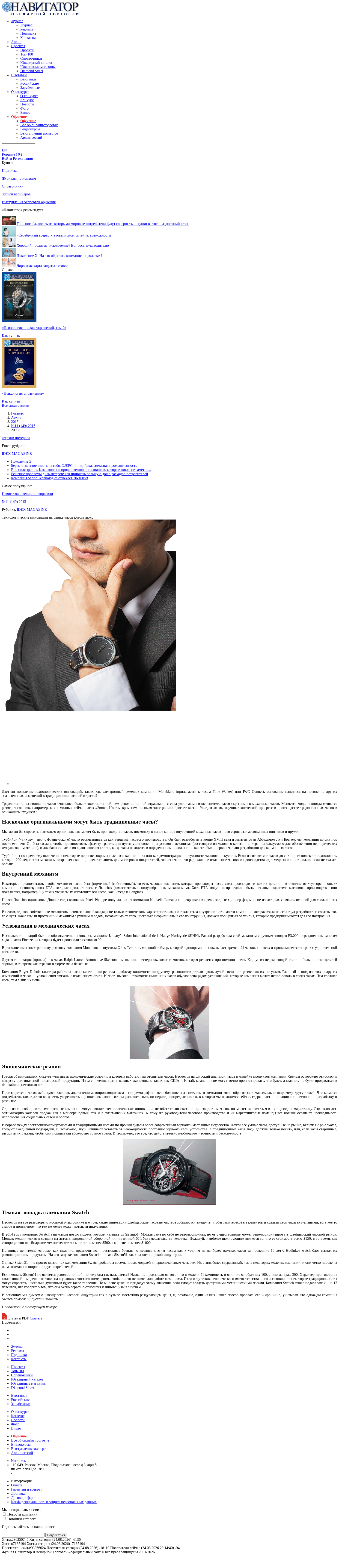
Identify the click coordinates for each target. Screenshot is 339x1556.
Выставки (19, 75)
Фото (24, 108)
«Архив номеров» (16, 438)
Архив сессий (31, 137)
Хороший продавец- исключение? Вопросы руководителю (63, 245)
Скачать (36, 1318)
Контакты (28, 38)
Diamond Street (31, 71)
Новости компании (22, 1514)
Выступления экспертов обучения (29, 202)
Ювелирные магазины (38, 67)
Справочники (31, 58)
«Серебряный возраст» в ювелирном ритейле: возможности (64, 235)
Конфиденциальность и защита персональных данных (54, 1502)
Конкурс (27, 100)
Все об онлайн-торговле (39, 125)
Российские (29, 83)
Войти (7, 158)
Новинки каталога (21, 1519)
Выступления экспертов (39, 133)
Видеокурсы (30, 129)
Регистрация (23, 158)
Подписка (28, 33)
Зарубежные (30, 87)
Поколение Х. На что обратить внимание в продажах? (59, 256)
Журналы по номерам (19, 178)
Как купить (11, 336)
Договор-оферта (23, 1498)
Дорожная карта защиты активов (42, 266)
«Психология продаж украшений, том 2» (34, 328)
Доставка (18, 1493)
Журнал (17, 21)
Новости (27, 104)
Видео (25, 112)
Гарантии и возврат (26, 1489)
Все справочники (15, 405)
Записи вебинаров (16, 194)
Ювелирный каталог (36, 63)
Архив (16, 42)
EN (4, 150)
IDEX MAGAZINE (17, 453)
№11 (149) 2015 (14, 502)
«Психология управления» (23, 393)
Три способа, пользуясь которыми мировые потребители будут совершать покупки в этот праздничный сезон (103, 224)
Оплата (17, 1485)
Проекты (18, 46)
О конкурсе (20, 92)
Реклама (26, 29)
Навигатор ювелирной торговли (27, 494)
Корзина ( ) (12, 154)
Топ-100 (26, 54)
